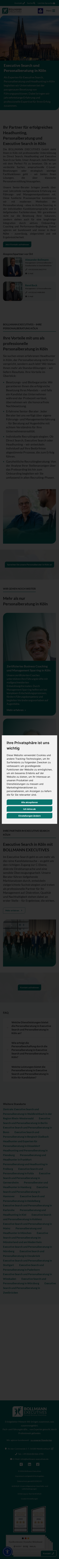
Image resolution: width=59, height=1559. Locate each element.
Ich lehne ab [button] (29, 809)
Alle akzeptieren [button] (29, 802)
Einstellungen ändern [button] (29, 815)
